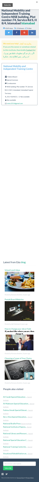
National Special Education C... (15, 440)
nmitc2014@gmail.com (15, 103)
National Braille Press (12, 423)
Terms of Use (20, 477)
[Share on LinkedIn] (32, 32)
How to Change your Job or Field (18, 329)
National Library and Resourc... (15, 433)
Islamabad (28, 23)
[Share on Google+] (24, 32)
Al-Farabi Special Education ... (15, 397)
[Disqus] (19, 171)
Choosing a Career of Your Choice (18, 358)
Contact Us (30, 50)
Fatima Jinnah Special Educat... (15, 410)
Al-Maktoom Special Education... (16, 404)
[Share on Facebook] (16, 32)
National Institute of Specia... (15, 427)
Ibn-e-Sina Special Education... (15, 417)
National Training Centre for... (15, 447)
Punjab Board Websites (14, 299)
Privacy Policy (30, 477)
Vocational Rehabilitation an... (15, 453)
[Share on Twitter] (8, 32)
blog (23, 262)
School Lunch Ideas (12, 270)
